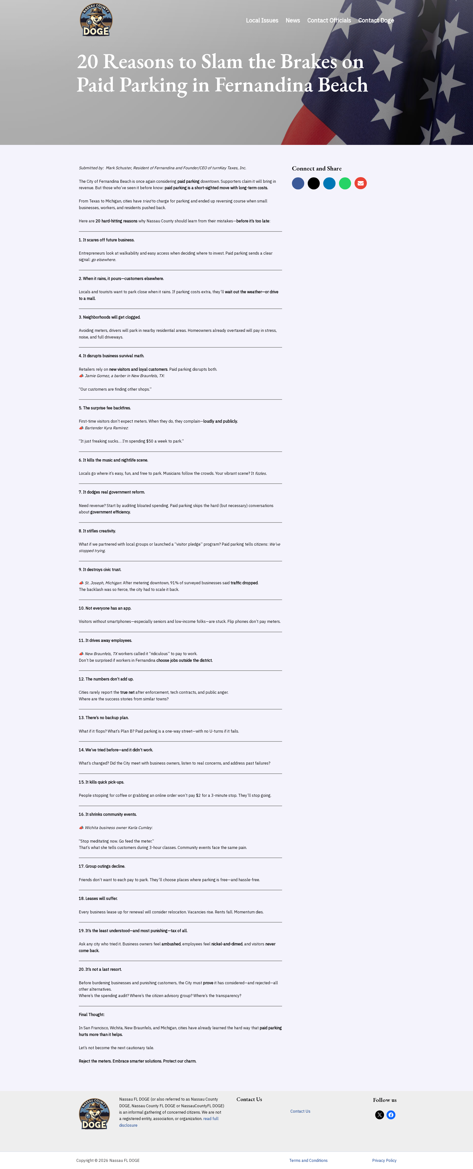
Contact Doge (376, 20)
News (293, 20)
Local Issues (262, 20)
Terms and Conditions (308, 1160)
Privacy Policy (384, 1160)
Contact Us (300, 1111)
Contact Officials (329, 20)
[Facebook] (391, 1114)
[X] (379, 1114)
